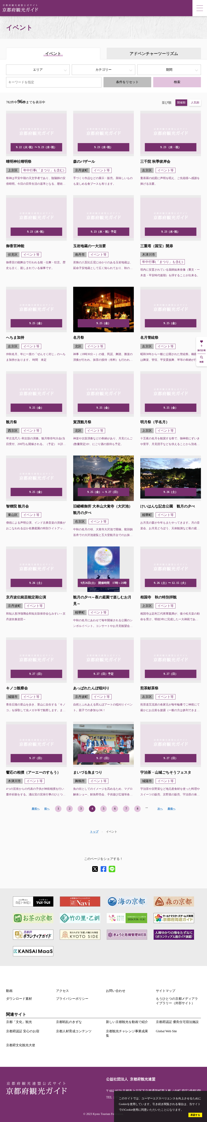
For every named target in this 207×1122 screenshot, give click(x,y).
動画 (9, 990)
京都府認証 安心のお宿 (22, 1031)
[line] (112, 869)
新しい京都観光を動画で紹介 (127, 1022)
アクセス (62, 990)
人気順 (195, 102)
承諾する (195, 1115)
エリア (38, 69)
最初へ (36, 808)
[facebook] (103, 869)
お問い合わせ (115, 990)
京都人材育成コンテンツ (74, 1031)
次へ (160, 808)
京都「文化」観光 (19, 1022)
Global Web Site (166, 1031)
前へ (47, 808)
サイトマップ (165, 990)
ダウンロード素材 (19, 998)
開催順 (181, 102)
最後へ (171, 808)
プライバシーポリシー (72, 998)
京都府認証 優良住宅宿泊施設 (177, 1022)
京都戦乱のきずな (69, 1022)
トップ (94, 831)
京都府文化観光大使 (20, 1045)
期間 (169, 69)
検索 (177, 82)
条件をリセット (127, 82)
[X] (95, 869)
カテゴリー (103, 69)
